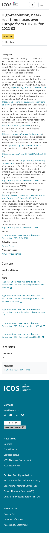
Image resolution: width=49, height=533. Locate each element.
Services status (11, 454)
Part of (5, 231)
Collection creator (10, 242)
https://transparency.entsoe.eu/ (16, 125)
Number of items (10, 270)
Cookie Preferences (14, 519)
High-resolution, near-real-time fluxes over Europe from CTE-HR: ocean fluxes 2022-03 (21, 335)
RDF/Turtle (25, 369)
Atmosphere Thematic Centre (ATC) (22, 480)
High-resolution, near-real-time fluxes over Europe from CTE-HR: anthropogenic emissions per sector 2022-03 (23, 298)
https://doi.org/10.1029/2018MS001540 (28, 87)
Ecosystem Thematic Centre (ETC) (21, 485)
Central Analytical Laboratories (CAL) (22, 496)
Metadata (8, 366)
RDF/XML (14, 369)
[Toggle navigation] (41, 4)
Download (8, 36)
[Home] (10, 4)
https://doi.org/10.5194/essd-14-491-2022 (25, 145)
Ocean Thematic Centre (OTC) (19, 491)
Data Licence (10, 449)
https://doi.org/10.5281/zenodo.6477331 (20, 180)
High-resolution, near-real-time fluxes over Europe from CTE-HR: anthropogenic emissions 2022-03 (23, 284)
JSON (6, 369)
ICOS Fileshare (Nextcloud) (17, 460)
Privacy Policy (11, 514)
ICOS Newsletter (12, 465)
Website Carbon (13, 427)
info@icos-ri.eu (11, 410)
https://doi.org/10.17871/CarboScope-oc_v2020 (23, 195)
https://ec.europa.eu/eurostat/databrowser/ (22, 134)
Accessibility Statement (15, 524)
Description (7, 54)
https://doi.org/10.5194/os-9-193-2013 (19, 198)
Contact (8, 443)
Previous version (9, 250)
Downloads (7, 353)
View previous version (12, 254)
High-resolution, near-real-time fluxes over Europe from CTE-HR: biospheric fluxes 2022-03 (23, 311)
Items (4, 278)
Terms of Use (10, 508)
